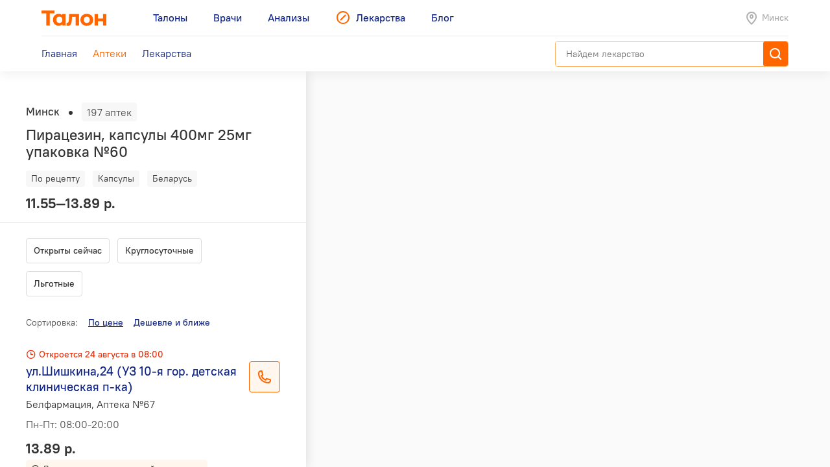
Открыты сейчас (68, 250)
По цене (105, 322)
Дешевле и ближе (172, 322)
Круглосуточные (159, 250)
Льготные (54, 283)
